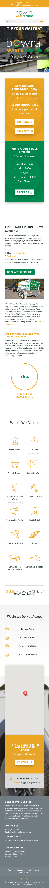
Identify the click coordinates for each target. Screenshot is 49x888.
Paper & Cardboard (15, 543)
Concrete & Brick (34, 473)
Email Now (23, 131)
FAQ (29, 870)
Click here (11, 591)
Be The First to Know (27, 778)
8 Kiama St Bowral (24, 156)
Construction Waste (14, 520)
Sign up (17, 782)
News (36, 870)
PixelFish (30, 885)
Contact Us (23, 873)
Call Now (23, 122)
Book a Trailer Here (19, 272)
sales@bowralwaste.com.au (20, 832)
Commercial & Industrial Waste (15, 568)
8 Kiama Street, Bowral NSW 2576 (25, 840)
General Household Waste (15, 497)
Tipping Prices (21, 253)
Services (20, 870)
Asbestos (34, 449)
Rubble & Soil (34, 520)
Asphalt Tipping (15, 473)
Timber (34, 543)
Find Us (11, 870)
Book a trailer (12, 256)
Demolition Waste (34, 496)
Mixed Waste (14, 449)
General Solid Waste (34, 567)
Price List (23, 192)
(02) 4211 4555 (25, 2)
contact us (24, 762)
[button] (26, 693)
